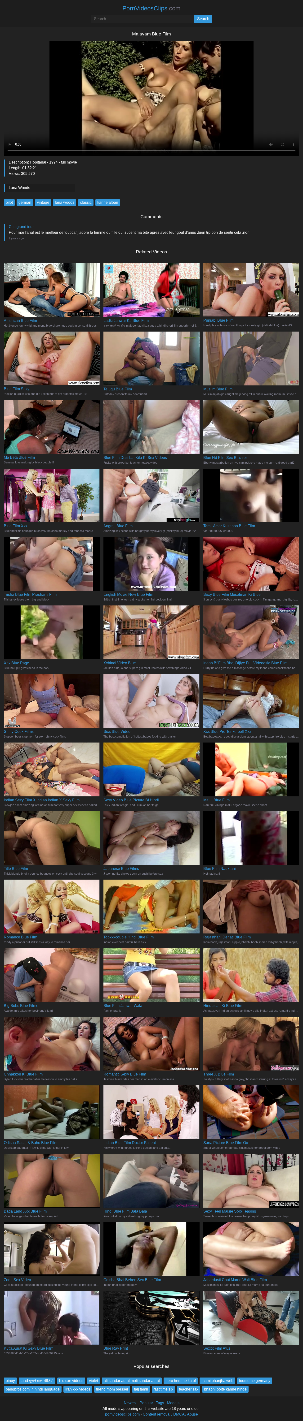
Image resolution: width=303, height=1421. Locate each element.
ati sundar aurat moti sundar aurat (132, 1381)
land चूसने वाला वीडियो (37, 1381)
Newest (130, 1403)
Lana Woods (19, 188)
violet (93, 1381)
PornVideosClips (151, 8)
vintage (43, 202)
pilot (9, 202)
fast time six (163, 1389)
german (24, 202)
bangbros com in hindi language (33, 1389)
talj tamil (141, 1389)
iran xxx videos (77, 1389)
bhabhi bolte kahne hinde (225, 1389)
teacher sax (188, 1389)
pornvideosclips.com (122, 1414)
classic (86, 202)
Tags (160, 1403)
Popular (146, 1403)
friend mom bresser (112, 1389)
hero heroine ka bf (180, 1381)
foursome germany (254, 1381)
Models (173, 1403)
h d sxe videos (71, 1381)
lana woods (64, 202)
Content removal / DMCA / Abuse (170, 1414)
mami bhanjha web (217, 1381)
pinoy (10, 1381)
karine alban (107, 202)
